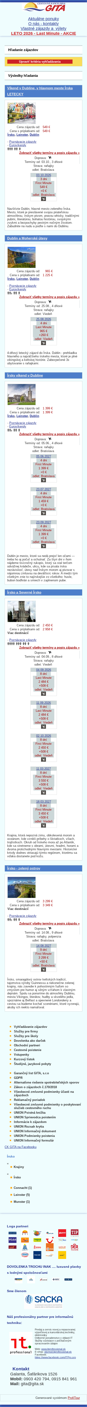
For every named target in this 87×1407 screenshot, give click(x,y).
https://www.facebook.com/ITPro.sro (55, 1357)
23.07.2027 (43, 489)
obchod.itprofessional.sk (58, 1351)
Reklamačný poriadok (29, 1100)
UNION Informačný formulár (34, 1140)
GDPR (18, 1078)
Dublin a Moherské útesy (27, 238)
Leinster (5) (22, 1195)
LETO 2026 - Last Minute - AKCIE (43, 33)
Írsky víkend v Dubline (25, 375)
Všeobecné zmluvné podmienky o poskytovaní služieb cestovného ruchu (47, 1106)
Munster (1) (22, 1201)
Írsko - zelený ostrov (23, 868)
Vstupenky (21, 1054)
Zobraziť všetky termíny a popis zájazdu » (49, 153)
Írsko (11, 134)
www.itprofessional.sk (53, 1349)
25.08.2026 (43, 319)
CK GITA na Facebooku (20, 1147)
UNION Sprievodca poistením (35, 1117)
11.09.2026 (43, 703)
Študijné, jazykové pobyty (32, 1064)
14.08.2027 (43, 946)
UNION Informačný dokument (35, 1131)
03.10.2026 (43, 175)
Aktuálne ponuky (43, 18)
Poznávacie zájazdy (22, 141)
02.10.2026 (43, 735)
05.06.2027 (43, 456)
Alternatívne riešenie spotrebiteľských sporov (46, 1082)
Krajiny (19, 1167)
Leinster (22, 134)
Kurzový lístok (24, 1059)
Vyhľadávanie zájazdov (30, 1027)
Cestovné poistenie (27, 1050)
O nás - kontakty (43, 23)
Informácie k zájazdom (30, 1122)
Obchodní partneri (27, 1045)
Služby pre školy (26, 1036)
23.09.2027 (43, 522)
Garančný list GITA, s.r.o (31, 1073)
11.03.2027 (43, 768)
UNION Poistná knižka (29, 1112)
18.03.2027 (43, 801)
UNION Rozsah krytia (29, 1126)
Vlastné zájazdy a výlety (43, 28)
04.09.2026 (43, 670)
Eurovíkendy (17, 145)
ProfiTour (74, 1398)
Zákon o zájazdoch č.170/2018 (35, 1087)
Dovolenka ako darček (29, 1040)
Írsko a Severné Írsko (24, 592)
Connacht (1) (23, 1188)
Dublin (34, 134)
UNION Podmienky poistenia (34, 1136)
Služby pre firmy (26, 1031)
